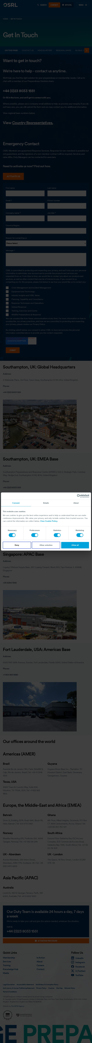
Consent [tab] (16, 503)
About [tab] (76, 503)
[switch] (34, 535)
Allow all (75, 545)
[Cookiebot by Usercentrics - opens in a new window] (78, 496)
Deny (17, 545)
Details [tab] (46, 503)
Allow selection (46, 545)
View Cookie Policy (48, 521)
